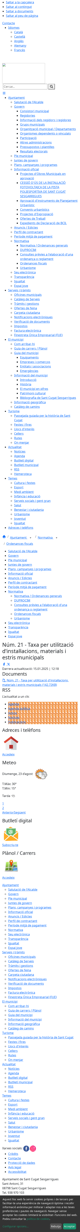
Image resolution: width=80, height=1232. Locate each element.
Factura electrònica (21, 992)
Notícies (14, 717)
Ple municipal (17, 560)
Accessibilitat (17, 1172)
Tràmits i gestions (20, 966)
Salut (11, 1122)
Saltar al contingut (19, 7)
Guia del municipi (20, 1015)
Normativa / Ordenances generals (38, 596)
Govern (13, 556)
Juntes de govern (20, 565)
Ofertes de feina (19, 970)
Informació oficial (20, 573)
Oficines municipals (22, 957)
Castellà (19, 37)
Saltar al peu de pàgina (22, 16)
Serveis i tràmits (13, 952)
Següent (20, 812)
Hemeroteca (17, 1091)
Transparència (18, 627)
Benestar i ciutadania (23, 1127)
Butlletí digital (18, 1078)
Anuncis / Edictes (20, 578)
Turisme (8, 1033)
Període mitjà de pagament (27, 587)
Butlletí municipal (20, 1082)
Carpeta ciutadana (21, 975)
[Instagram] (33, 1148)
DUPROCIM (22, 600)
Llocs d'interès (18, 1046)
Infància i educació (21, 1113)
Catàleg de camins (21, 1028)
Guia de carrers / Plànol (24, 1010)
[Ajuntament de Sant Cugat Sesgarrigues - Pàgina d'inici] (23, 73)
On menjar (15, 1060)
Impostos (15, 988)
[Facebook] (26, 1148)
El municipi (9, 1001)
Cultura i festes (18, 1100)
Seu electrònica (19, 623)
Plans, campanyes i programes (29, 569)
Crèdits (13, 1154)
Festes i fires (17, 1042)
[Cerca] (51, 86)
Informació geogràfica (24, 1024)
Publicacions (17, 722)
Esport (12, 1104)
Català (18, 32)
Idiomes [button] (14, 28)
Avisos (12, 713)
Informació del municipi (25, 1019)
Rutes (12, 1055)
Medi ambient (18, 1109)
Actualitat (9, 1064)
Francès (19, 50)
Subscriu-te (10, 845)
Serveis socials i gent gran (26, 1118)
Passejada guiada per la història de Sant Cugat (40, 1037)
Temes (6, 1096)
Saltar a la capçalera (20, 2)
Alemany (20, 45)
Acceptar (69, 1226)
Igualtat (13, 632)
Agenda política (19, 708)
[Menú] (4, 93)
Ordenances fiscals (19, 544)
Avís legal (14, 1167)
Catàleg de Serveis (21, 961)
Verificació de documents (26, 984)
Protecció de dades (21, 1163)
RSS (10, 1087)
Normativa (45, 537)
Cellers (13, 1051)
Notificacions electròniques (27, 979)
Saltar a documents (19, 11)
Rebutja (56, 1226)
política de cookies (38, 1219)
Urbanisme (22, 618)
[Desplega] (30, 537)
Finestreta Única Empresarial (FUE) (32, 997)
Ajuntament (18, 537)
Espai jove (15, 636)
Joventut (14, 1136)
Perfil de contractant (22, 582)
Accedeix (8, 754)
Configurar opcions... (16, 1226)
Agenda (13, 704)
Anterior (8, 812)
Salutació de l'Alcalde (22, 551)
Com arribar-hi (18, 1006)
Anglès (19, 41)
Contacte (8, 23)
